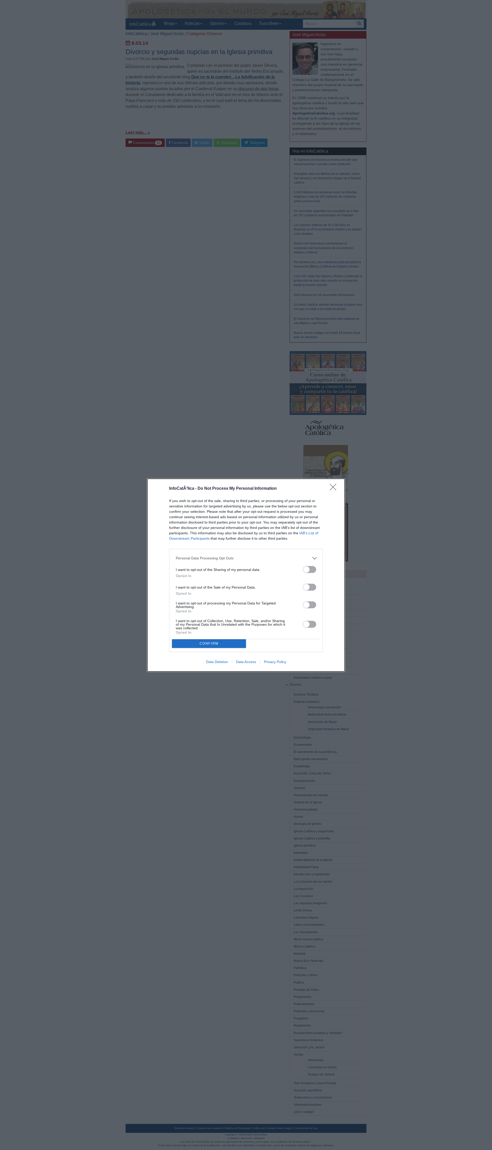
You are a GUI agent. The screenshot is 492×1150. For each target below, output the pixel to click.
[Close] (335, 489)
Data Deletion (217, 662)
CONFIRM (209, 643)
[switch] (309, 569)
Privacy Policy (275, 662)
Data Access (246, 662)
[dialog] (246, 575)
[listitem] (246, 558)
